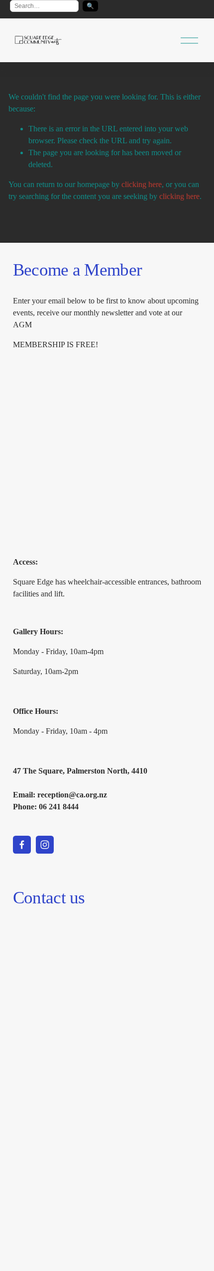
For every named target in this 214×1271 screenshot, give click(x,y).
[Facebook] (22, 845)
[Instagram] (45, 845)
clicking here (141, 184)
